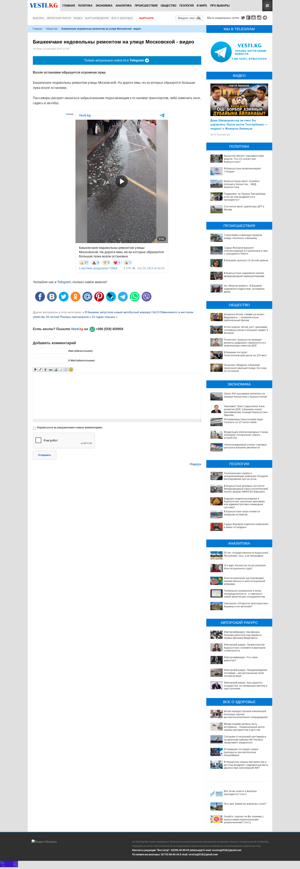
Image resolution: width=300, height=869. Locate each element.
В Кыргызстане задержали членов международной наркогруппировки (244, 274)
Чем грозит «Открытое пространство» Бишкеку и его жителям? (246, 605)
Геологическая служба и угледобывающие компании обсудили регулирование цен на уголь (246, 476)
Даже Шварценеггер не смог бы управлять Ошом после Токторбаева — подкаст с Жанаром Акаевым (239, 124)
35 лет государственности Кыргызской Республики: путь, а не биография (246, 554)
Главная (68, 5)
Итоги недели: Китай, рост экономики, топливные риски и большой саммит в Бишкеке (246, 330)
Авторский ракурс (59, 18)
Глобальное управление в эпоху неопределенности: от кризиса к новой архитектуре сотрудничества (244, 593)
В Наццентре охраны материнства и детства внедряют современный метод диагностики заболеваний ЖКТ (246, 765)
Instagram (260, 17)
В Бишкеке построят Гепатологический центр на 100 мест (245, 354)
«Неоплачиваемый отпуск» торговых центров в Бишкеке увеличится (245, 446)
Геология (186, 5)
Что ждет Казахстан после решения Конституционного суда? (245, 567)
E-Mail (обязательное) (81, 360)
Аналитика (124, 5)
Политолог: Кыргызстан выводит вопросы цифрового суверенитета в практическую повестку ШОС (245, 342)
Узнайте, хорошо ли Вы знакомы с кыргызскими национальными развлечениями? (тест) (244, 819)
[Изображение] (55, 369)
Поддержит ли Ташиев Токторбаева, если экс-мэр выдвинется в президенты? (245, 196)
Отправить (44, 455)
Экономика (104, 5)
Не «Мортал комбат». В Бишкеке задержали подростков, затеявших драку (244, 288)
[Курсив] (40, 369)
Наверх (195, 464)
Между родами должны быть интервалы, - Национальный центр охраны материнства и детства (244, 727)
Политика (85, 5)
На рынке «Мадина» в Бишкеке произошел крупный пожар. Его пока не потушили (245, 368)
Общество (168, 5)
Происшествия (146, 5)
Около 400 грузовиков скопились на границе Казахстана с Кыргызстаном (245, 395)
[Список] (65, 369)
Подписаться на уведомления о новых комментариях (69, 427)
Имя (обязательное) (80, 350)
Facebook (248, 17)
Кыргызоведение (97, 18)
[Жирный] (35, 369)
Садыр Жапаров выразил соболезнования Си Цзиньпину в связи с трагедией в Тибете (246, 250)
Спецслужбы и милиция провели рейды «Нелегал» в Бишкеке (243, 236)
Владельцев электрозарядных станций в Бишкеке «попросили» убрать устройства (246, 435)
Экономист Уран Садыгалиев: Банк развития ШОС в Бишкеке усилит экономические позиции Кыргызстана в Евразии (246, 411)
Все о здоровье (122, 18)
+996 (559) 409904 (109, 329)
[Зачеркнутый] (50, 369)
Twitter (243, 17)
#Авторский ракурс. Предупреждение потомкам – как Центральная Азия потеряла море (245, 673)
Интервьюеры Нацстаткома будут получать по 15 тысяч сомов (243, 421)
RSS (267, 5)
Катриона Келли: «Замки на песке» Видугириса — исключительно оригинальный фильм (244, 317)
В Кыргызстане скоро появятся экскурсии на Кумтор (242, 513)
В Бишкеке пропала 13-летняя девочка (246, 260)
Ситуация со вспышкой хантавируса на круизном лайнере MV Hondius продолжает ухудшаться (245, 739)
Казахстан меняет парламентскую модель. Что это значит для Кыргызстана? (244, 158)
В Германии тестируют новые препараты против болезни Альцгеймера (241, 752)
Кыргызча (146, 18)
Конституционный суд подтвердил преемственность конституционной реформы (244, 581)
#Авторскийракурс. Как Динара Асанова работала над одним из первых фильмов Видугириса (243, 635)
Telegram (265, 17)
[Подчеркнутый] (45, 369)
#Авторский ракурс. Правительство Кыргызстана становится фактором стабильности (244, 647)
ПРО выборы (220, 5)
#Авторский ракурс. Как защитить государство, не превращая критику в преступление (245, 685)
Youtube (254, 17)
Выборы (38, 18)
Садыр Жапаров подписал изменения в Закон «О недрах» (246, 525)
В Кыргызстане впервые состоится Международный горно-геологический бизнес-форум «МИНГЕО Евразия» (246, 489)
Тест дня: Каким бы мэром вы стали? (245, 803)
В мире (202, 5)
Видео (78, 18)
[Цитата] (60, 369)
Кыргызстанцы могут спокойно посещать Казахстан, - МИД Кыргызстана (241, 184)
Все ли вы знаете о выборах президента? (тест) (240, 792)
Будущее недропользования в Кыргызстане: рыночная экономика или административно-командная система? (244, 503)
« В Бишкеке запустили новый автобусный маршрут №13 (120, 312)
